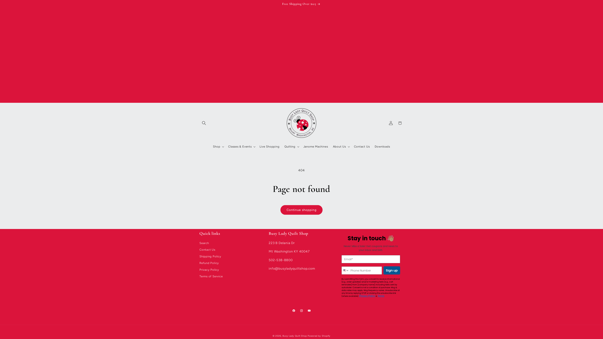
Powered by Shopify (319, 335)
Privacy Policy (209, 270)
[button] (203, 123)
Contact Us (207, 249)
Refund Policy (209, 263)
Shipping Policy (210, 256)
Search (204, 243)
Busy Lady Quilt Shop (295, 335)
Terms (381, 296)
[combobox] (345, 270)
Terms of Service (211, 276)
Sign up (392, 270)
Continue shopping (301, 210)
